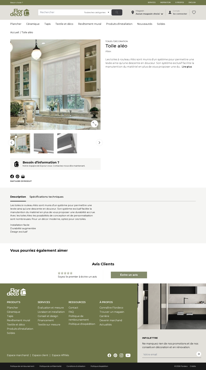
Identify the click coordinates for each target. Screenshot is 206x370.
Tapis (47, 24)
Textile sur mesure (49, 324)
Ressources (77, 302)
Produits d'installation (119, 24)
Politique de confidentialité (50, 366)
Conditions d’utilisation (76, 366)
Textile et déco (64, 24)
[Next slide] (99, 143)
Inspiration (165, 2)
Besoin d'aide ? (16, 2)
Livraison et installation (51, 311)
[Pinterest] (115, 355)
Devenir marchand (111, 320)
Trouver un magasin (112, 311)
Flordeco (184, 366)
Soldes (161, 24)
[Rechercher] (116, 12)
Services (151, 2)
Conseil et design (48, 316)
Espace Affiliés (60, 355)
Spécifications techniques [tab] (46, 196)
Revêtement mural (89, 24)
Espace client (40, 355)
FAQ (71, 311)
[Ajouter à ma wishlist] (132, 41)
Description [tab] (18, 196)
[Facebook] (109, 355)
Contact (73, 307)
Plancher (15, 24)
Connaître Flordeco (111, 307)
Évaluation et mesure (51, 307)
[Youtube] (128, 355)
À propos (179, 2)
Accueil (14, 32)
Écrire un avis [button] (129, 274)
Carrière (104, 316)
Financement (46, 320)
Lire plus (187, 66)
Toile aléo (27, 32)
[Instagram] (121, 355)
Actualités (106, 324)
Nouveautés (144, 24)
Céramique (33, 24)
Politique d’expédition (99, 366)
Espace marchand (18, 355)
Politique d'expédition (82, 324)
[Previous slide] (11, 143)
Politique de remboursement (22, 366)
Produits (13, 302)
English (192, 2)
